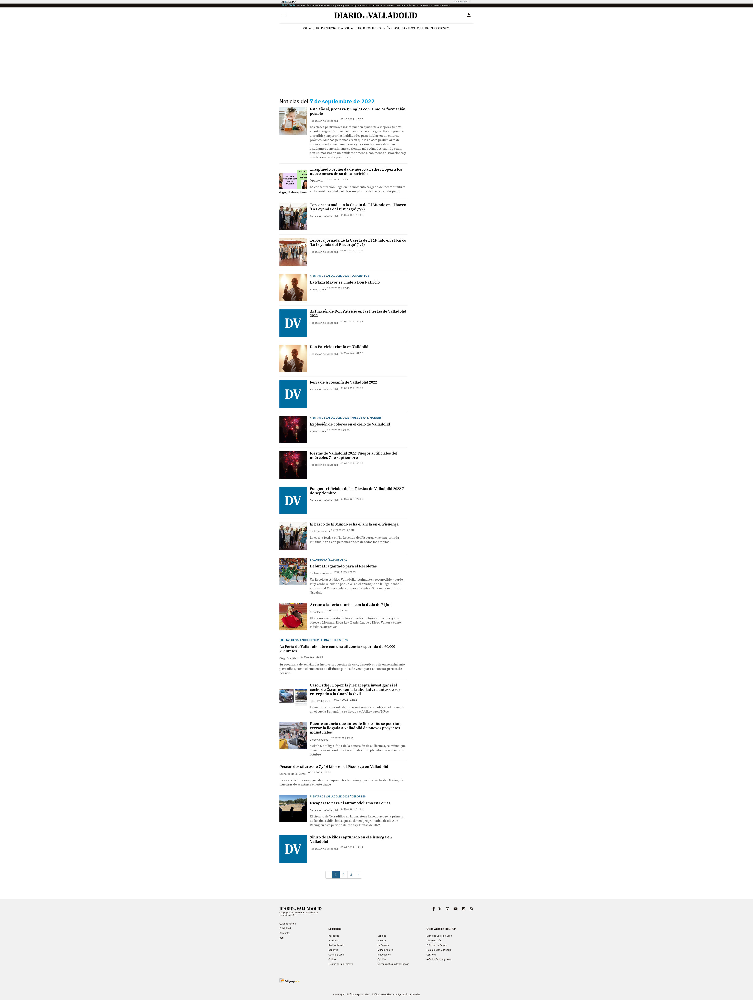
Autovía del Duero (321, 5)
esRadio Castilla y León (439, 959)
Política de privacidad (357, 994)
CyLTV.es (431, 954)
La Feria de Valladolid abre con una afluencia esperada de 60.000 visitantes (337, 649)
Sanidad (381, 936)
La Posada (383, 945)
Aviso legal (339, 994)
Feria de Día (302, 5)
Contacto (284, 933)
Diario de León (434, 940)
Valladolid (311, 28)
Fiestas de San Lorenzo (340, 964)
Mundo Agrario (385, 950)
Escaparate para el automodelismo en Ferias (350, 803)
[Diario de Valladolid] (375, 15)
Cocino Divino (424, 5)
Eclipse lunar (358, 5)
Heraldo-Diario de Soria (439, 950)
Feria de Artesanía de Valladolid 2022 (343, 382)
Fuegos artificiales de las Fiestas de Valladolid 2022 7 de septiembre (357, 491)
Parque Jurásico (406, 5)
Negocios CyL (440, 28)
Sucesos (381, 940)
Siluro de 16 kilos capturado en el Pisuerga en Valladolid (351, 839)
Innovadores (384, 954)
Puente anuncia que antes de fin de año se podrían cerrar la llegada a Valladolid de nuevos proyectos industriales (355, 728)
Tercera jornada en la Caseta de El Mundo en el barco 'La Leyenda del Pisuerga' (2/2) (358, 207)
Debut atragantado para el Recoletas (343, 566)
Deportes (369, 28)
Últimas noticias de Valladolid (393, 964)
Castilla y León (404, 28)
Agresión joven (341, 5)
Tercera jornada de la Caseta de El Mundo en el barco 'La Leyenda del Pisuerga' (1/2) (358, 242)
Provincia (328, 28)
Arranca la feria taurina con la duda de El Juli (351, 604)
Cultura (423, 28)
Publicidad (285, 928)
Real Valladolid (349, 28)
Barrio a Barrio (442, 5)
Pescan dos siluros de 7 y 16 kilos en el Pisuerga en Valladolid (333, 766)
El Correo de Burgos (437, 945)
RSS (281, 937)
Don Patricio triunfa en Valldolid (339, 347)
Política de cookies (381, 994)
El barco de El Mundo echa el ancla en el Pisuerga (354, 524)
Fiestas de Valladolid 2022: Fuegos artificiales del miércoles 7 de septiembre (353, 455)
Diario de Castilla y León (439, 936)
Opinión (384, 28)
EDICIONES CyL (461, 2)
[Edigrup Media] (289, 980)
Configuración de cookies (406, 994)
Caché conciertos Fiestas (381, 5)
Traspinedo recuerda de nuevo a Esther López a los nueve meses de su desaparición (356, 171)
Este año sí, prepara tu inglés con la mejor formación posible (357, 111)
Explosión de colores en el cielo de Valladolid (350, 424)
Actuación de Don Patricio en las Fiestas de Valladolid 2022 (358, 313)
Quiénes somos (287, 923)
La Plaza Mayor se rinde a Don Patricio (345, 282)
